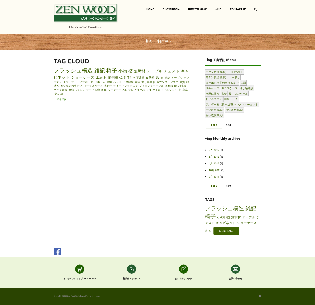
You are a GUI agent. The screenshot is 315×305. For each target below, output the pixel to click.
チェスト (172, 71)
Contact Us (238, 9)
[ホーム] (86, 15)
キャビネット (226, 223)
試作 (56, 85)
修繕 (71, 89)
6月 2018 (214, 156)
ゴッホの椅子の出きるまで (222, 82)
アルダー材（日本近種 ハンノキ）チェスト (232, 104)
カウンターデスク (167, 82)
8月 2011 (214, 176)
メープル (176, 77)
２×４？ (80, 89)
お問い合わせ (235, 278)
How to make (197, 9)
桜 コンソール (238, 93)
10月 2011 (215, 170)
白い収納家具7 (214, 109)
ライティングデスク (125, 85)
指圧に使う (212, 93)
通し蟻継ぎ (148, 82)
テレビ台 (133, 89)
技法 (56, 93)
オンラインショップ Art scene (79, 278)
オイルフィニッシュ (164, 89)
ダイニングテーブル (151, 85)
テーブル (155, 71)
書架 (137, 82)
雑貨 (182, 82)
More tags (226, 230)
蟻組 (167, 77)
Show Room (171, 9)
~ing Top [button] (61, 99)
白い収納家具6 (234, 109)
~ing (218, 9)
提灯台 (159, 77)
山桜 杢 (231, 99)
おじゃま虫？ (214, 99)
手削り (131, 77)
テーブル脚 (93, 89)
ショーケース (83, 77)
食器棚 (150, 77)
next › (229, 124)
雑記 (99, 70)
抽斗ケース (212, 88)
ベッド (117, 82)
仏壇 (122, 77)
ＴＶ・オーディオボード (78, 82)
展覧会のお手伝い (71, 85)
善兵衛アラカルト (131, 278)
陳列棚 (113, 77)
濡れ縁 (169, 85)
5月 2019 (214, 149)
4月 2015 (214, 163)
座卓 (185, 89)
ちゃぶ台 (145, 89)
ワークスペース (93, 85)
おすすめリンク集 (183, 278)
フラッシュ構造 (73, 70)
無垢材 (139, 71)
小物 (122, 70)
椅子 (111, 70)
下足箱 (140, 77)
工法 (99, 77)
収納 (109, 82)
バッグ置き (60, 89)
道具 (103, 89)
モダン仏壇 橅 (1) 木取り (223, 77)
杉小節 (182, 85)
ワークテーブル (117, 89)
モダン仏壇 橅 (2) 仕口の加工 (224, 72)
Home (150, 9)
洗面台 (108, 85)
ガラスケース (229, 88)
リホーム (99, 82)
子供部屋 (128, 82)
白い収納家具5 (214, 115)
